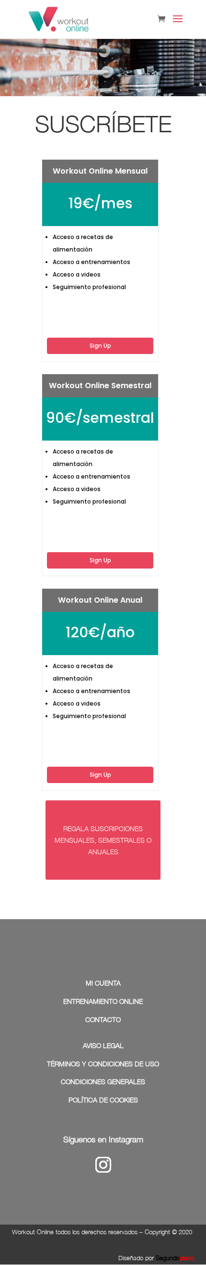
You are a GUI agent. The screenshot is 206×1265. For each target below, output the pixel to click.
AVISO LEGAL (103, 1045)
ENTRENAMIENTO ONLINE (103, 1001)
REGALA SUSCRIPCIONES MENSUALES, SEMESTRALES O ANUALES (103, 840)
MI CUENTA (103, 983)
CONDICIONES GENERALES (103, 1081)
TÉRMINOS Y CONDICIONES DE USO (103, 1064)
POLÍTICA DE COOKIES (103, 1100)
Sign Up (100, 346)
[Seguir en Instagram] (103, 1165)
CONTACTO (103, 1019)
